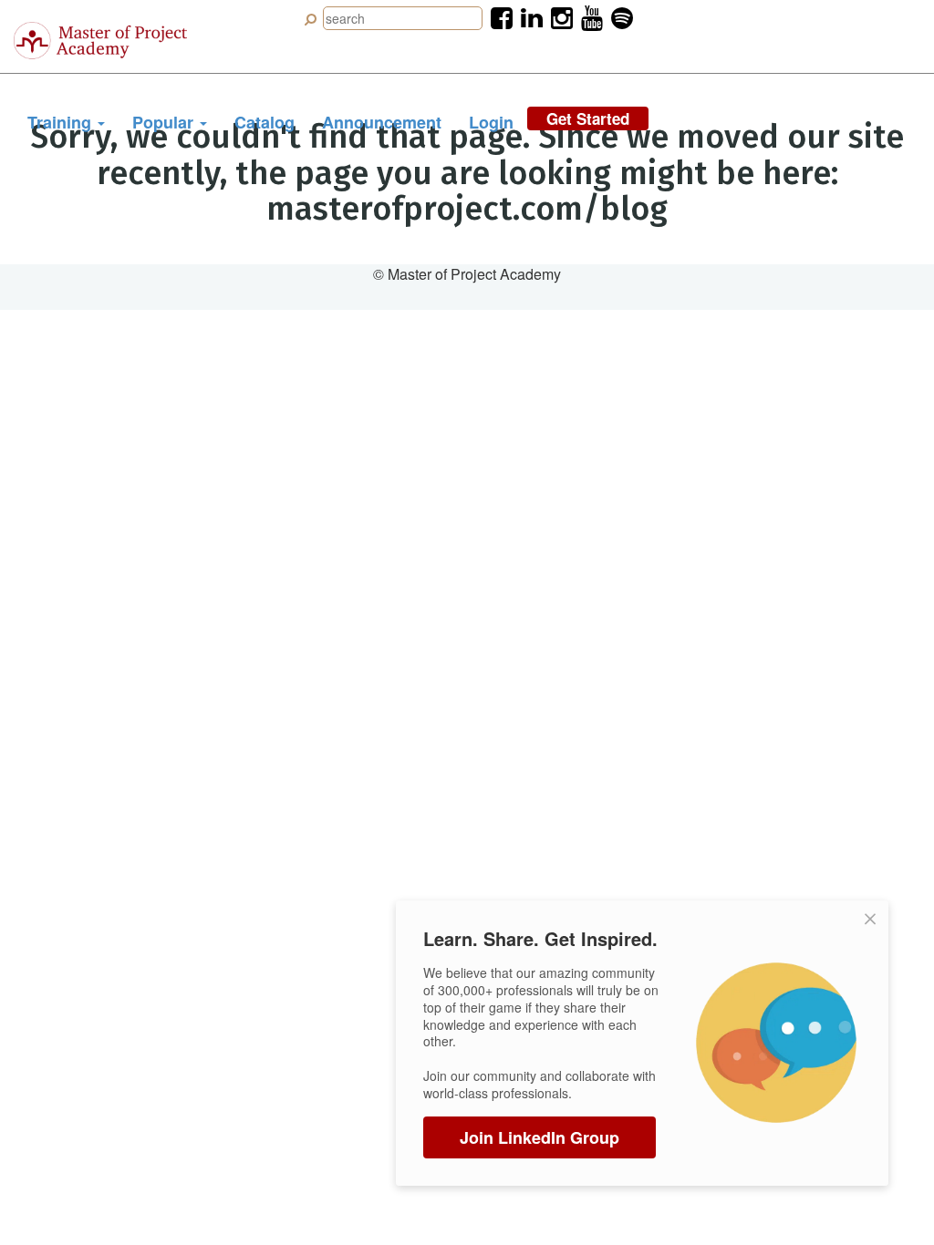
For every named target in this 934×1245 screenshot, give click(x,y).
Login (491, 122)
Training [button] (61, 122)
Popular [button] (165, 122)
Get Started (587, 118)
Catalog (264, 122)
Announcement (381, 122)
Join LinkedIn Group (539, 1137)
